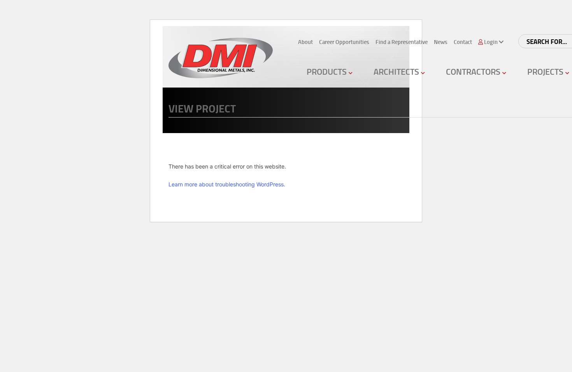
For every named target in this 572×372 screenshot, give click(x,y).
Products (328, 71)
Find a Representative (401, 42)
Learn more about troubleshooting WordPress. (226, 184)
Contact (463, 42)
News (440, 42)
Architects (397, 71)
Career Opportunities (344, 42)
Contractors (474, 71)
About (305, 42)
